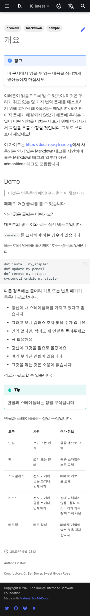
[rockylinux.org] (34, 608)
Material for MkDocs (34, 598)
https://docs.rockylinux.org (49, 144)
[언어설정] (71, 6)
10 (37, 6)
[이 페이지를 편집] (83, 30)
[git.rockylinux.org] (25, 608)
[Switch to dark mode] (59, 6)
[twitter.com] (7, 608)
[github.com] (16, 608)
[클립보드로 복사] (85, 264)
